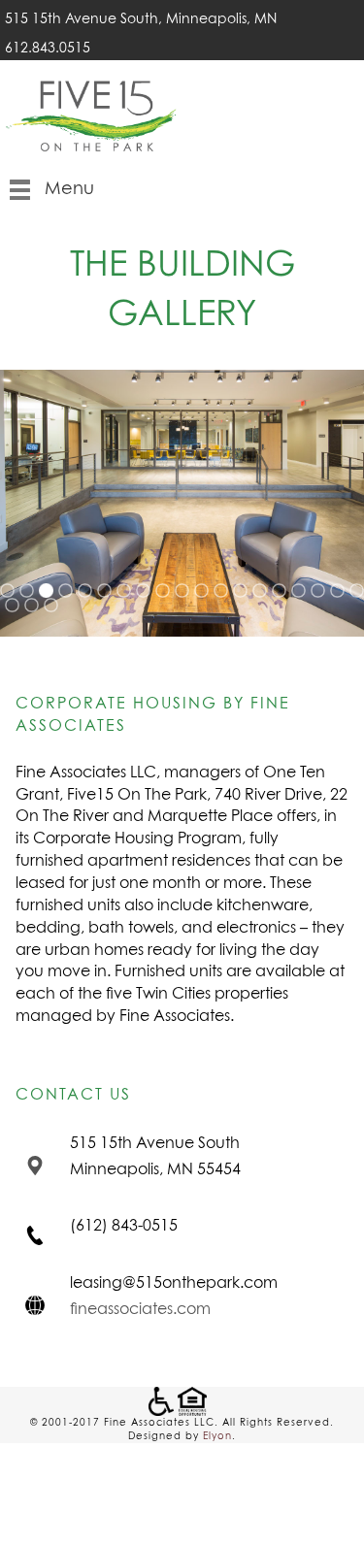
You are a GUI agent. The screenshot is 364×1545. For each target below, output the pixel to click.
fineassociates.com (140, 1309)
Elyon (217, 1436)
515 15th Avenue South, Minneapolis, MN (143, 19)
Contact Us (73, 1094)
